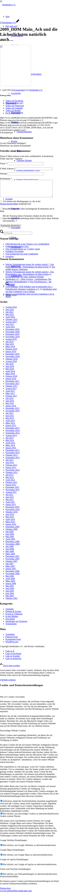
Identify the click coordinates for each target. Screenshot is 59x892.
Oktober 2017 (11, 386)
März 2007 (10, 566)
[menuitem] (35, 69)
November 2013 (12, 452)
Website (3, 173)
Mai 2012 (9, 477)
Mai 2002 (9, 596)
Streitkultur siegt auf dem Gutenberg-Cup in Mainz (31, 290)
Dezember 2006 (12, 571)
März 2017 (10, 393)
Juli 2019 (9, 341)
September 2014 (12, 433)
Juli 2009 (9, 531)
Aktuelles (9, 609)
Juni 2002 (9, 593)
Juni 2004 (9, 588)
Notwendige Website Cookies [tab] (13, 730)
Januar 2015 (10, 425)
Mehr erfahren (9, 680)
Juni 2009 (9, 534)
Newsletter (10, 619)
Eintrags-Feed (11, 637)
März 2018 (10, 374)
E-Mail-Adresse (7, 168)
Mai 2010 (9, 517)
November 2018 (12, 356)
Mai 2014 (9, 440)
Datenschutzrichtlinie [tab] (9, 876)
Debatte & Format (13, 611)
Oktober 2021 (11, 319)
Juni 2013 (9, 462)
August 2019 (11, 339)
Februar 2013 (11, 465)
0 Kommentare (18, 90)
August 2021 (11, 322)
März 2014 (10, 445)
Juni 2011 (9, 497)
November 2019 (12, 336)
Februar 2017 (11, 396)
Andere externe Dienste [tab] (10, 816)
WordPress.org (11, 642)
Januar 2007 (10, 568)
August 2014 (11, 435)
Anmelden (10, 634)
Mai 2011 (9, 499)
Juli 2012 (9, 475)
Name (3, 163)
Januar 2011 (10, 504)
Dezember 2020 (12, 329)
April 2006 (10, 578)
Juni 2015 (9, 415)
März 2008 (10, 554)
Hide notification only (22, 891)
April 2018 (10, 371)
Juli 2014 (9, 438)
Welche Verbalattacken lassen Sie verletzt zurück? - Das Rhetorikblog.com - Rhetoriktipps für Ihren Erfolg (29, 265)
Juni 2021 (9, 324)
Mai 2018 (9, 369)
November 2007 (12, 559)
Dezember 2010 (12, 507)
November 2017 (12, 383)
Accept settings (6, 891)
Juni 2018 (9, 366)
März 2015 (10, 423)
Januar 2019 (10, 351)
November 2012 (12, 470)
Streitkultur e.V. (36, 90)
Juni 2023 (9, 309)
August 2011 (11, 492)
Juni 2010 (9, 514)
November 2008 (12, 544)
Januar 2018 (10, 378)
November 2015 (12, 411)
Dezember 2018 (12, 354)
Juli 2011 (9, 494)
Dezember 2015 (12, 408)
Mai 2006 (9, 576)
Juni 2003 (9, 591)
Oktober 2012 (11, 472)
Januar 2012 (10, 485)
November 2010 (12, 509)
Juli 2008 (9, 546)
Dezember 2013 (12, 450)
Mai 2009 (9, 536)
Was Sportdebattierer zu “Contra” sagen (22, 249)
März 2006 (10, 581)
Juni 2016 (9, 401)
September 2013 (12, 457)
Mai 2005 (9, 586)
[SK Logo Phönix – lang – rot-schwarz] (8, 5)
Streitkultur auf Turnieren (16, 621)
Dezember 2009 (12, 527)
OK (1, 680)
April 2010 (10, 519)
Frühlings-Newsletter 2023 (17, 246)
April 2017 (10, 391)
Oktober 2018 (11, 359)
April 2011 (10, 502)
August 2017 (11, 388)
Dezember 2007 (12, 556)
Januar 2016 (10, 406)
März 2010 (10, 522)
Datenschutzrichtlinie (9, 204)
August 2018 (11, 361)
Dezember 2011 (12, 487)
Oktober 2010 (11, 512)
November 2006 (12, 573)
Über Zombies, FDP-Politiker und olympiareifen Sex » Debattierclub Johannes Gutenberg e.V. (29, 287)
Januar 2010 (10, 524)
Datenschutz (5, 888)
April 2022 (10, 317)
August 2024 (11, 307)
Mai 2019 (9, 344)
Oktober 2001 (11, 598)
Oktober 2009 (11, 529)
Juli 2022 (9, 312)
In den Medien (11, 616)
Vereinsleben (11, 624)
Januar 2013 (10, 467)
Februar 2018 (11, 376)
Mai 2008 (9, 551)
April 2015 (10, 420)
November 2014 (12, 430)
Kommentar (6, 178)
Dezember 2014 (12, 428)
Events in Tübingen (14, 614)
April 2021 (10, 327)
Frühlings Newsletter (14, 251)
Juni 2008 (9, 549)
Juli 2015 (9, 413)
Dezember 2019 (12, 334)
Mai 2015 (9, 418)
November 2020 (12, 332)
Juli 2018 (9, 364)
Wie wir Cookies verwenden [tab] (12, 697)
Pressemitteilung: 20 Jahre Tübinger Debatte (24, 277)
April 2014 (10, 443)
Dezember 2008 (12, 541)
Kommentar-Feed (13, 639)
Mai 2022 (9, 314)
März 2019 (10, 346)
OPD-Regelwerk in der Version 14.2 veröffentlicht (27, 244)
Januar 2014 (10, 448)
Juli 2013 (9, 460)
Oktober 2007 (11, 561)
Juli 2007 (9, 564)
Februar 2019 (11, 349)
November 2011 (12, 490)
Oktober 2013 (11, 455)
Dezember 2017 (12, 381)
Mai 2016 (9, 403)
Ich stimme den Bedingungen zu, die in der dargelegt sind (20, 202)
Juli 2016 (9, 398)
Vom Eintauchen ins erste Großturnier (21, 254)
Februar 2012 (11, 482)
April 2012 (10, 480)
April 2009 (10, 539)
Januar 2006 (10, 583)
